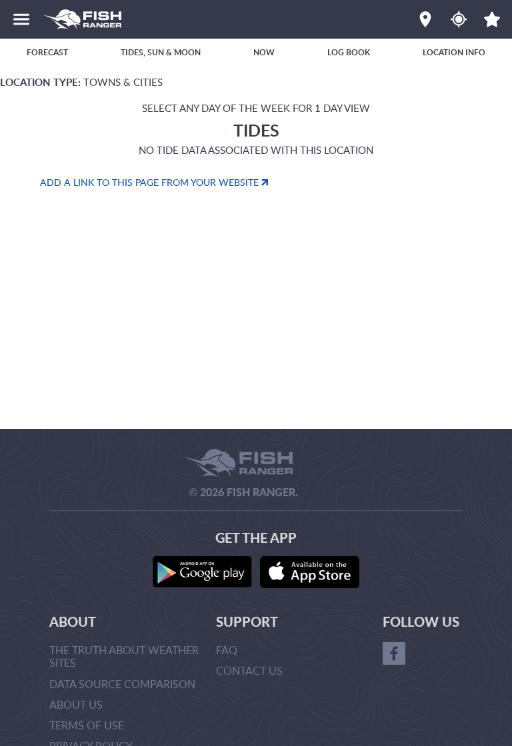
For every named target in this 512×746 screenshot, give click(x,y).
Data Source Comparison (122, 684)
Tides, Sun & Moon (161, 52)
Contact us (249, 670)
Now (264, 52)
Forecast (47, 52)
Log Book (348, 52)
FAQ (226, 650)
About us (76, 704)
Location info (454, 52)
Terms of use (86, 725)
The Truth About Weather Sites (124, 656)
